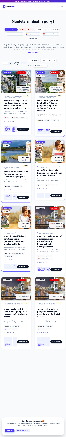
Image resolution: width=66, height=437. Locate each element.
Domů (2, 16)
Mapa (10, 63)
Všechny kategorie (11, 29)
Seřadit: (30, 65)
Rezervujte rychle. (45, 1)
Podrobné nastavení (22, 430)
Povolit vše (10, 430)
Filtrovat (34, 60)
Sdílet (23, 63)
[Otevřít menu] (62, 6)
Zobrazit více (33, 38)
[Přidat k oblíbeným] (28, 73)
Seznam (5, 63)
